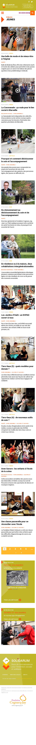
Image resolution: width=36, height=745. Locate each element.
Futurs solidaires (13, 565)
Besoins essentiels (7, 269)
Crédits (25, 674)
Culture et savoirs (18, 372)
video (11, 53)
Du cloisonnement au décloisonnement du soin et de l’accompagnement (15, 212)
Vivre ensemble (18, 113)
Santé (3, 62)
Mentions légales (15, 674)
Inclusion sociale (6, 113)
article (12, 156)
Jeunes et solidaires (15, 612)
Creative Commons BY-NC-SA (24, 678)
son (10, 207)
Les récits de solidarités (17, 587)
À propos (5, 674)
